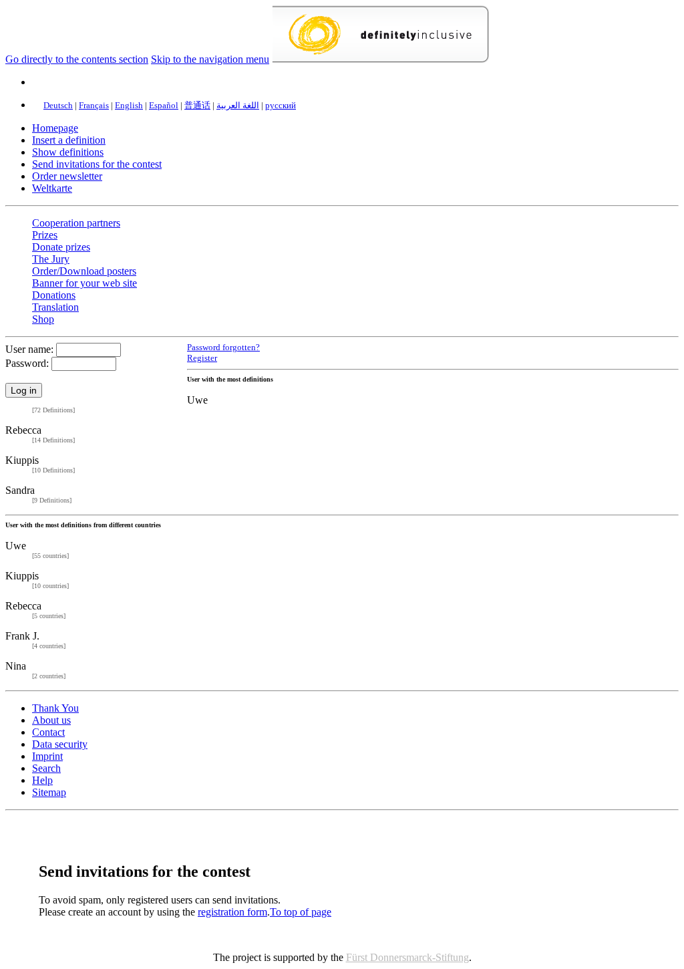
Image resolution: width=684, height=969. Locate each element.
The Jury (50, 259)
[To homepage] (380, 59)
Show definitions (68, 152)
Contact (48, 732)
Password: (27, 363)
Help (42, 780)
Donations (53, 295)
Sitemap (49, 792)
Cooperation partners (76, 223)
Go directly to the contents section (76, 59)
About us (51, 720)
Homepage (55, 128)
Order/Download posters (84, 271)
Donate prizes (61, 247)
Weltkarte (52, 188)
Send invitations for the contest (97, 164)
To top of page (300, 912)
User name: (29, 349)
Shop (43, 319)
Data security (60, 744)
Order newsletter (67, 176)
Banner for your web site (84, 283)
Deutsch (58, 105)
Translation (55, 307)
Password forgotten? (223, 347)
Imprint (47, 756)
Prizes (44, 235)
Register (202, 358)
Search (46, 768)
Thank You (55, 708)
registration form (232, 912)
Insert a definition (69, 140)
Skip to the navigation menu (210, 59)
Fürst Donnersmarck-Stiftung (407, 957)
